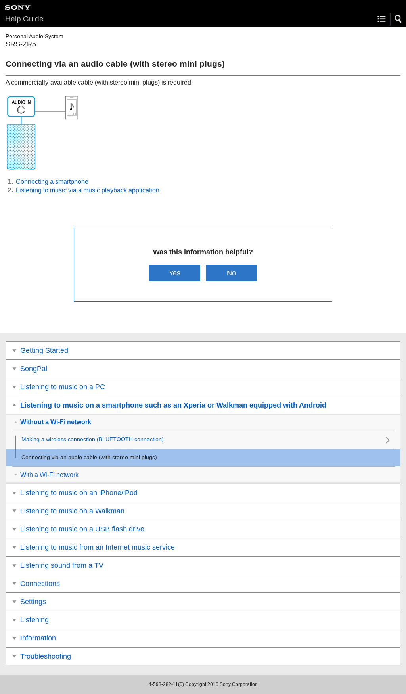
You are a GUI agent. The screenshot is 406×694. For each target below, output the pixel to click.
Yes (174, 273)
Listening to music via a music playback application (87, 190)
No (231, 273)
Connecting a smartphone (52, 181)
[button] (398, 19)
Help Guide (24, 19)
